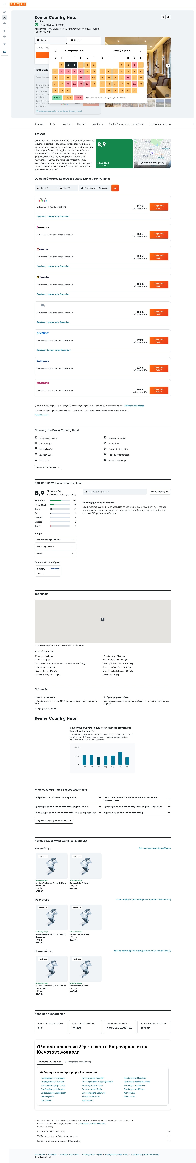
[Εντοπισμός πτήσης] (4, 36)
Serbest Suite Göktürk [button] (79, 883)
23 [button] (68, 84)
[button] (4, 4)
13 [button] (94, 71)
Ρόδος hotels (129, 1096)
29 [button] (61, 90)
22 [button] (61, 84)
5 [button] (87, 65)
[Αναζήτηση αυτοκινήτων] (4, 23)
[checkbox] (48, 571)
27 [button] (94, 84)
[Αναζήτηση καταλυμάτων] (4, 17)
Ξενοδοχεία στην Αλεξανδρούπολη (97, 1082)
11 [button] (81, 71)
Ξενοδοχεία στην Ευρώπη (69, 1155)
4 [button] (80, 65)
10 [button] (74, 71)
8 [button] (61, 71)
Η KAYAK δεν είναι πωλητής (50, 1131)
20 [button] (93, 77)
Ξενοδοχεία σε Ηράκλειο (135, 1078)
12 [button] (87, 71)
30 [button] (68, 90)
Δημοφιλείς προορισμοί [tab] (50, 1062)
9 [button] (68, 71)
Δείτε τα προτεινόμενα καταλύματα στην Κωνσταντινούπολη (142, 951)
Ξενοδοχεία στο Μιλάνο (134, 1089)
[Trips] (4, 44)
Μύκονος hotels (47, 1096)
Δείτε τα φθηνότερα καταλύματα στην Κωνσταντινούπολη (143, 899)
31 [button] (134, 90)
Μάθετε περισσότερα (134, 406)
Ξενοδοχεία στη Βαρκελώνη (53, 1085)
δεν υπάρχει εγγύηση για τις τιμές (92, 1124)
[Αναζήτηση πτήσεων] (4, 12)
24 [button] (74, 84)
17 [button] (74, 77)
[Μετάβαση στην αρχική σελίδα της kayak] (18, 4)
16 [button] (68, 77)
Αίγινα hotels (87, 1100)
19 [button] (87, 77)
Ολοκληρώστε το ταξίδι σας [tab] (78, 1062)
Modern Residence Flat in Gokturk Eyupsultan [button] (51, 884)
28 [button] (55, 90)
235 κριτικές (58, 24)
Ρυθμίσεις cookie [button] (42, 415)
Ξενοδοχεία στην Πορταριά (52, 1082)
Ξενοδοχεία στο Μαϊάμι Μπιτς (137, 1082)
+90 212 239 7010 (43, 32)
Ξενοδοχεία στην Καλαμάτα (53, 1089)
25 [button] (81, 84)
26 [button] (87, 84)
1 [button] (61, 65)
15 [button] (62, 77)
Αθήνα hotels (129, 1093)
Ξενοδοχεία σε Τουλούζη (93, 1078)
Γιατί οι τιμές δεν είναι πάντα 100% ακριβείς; (59, 1141)
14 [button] (55, 77)
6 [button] (93, 65)
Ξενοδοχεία (52, 1155)
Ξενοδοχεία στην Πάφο (92, 1085)
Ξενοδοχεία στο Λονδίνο (134, 1085)
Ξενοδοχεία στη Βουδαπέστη (53, 1093)
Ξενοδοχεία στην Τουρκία (92, 1155)
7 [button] (55, 71)
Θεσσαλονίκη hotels (91, 1096)
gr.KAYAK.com (40, 1155)
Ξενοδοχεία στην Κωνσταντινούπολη (145, 1155)
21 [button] (55, 84)
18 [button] (81, 77)
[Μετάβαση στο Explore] (4, 31)
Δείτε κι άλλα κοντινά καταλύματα (155, 848)
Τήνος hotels (46, 1100)
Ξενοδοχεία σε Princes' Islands (116, 1155)
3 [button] (74, 65)
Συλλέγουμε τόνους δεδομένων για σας (57, 1136)
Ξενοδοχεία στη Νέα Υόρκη (53, 1078)
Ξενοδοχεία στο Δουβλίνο (93, 1093)
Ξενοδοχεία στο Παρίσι (92, 1089)
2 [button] (68, 65)
